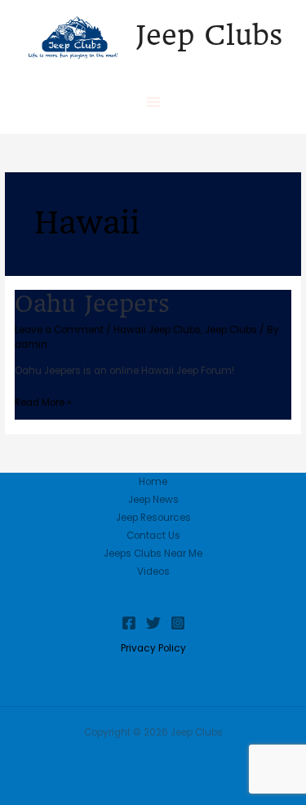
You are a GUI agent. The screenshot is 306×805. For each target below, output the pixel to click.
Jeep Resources (153, 517)
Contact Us (153, 535)
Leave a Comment (59, 329)
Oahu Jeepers (92, 304)
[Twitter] (153, 623)
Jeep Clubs (208, 35)
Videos (153, 571)
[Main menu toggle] (153, 102)
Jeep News (153, 499)
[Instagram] (178, 623)
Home (153, 481)
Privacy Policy (153, 648)
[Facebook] (129, 623)
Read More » (43, 401)
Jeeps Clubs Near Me (153, 553)
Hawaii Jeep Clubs (157, 329)
